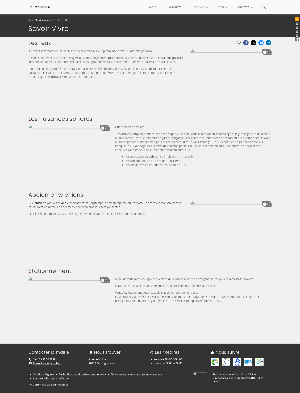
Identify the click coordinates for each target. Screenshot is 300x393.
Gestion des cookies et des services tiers (136, 374)
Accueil (152, 7)
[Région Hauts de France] (226, 361)
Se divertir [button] (243, 7)
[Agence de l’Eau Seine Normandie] (248, 361)
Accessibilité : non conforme (51, 378)
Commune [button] (200, 7)
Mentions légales (43, 374)
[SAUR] (259, 361)
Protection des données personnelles (82, 374)
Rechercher (264, 7)
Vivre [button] (221, 7)
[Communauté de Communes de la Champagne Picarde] (215, 361)
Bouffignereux (39, 7)
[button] (246, 43)
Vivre (60, 20)
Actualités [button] (175, 7)
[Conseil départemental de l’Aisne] (237, 361)
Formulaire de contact (47, 363)
